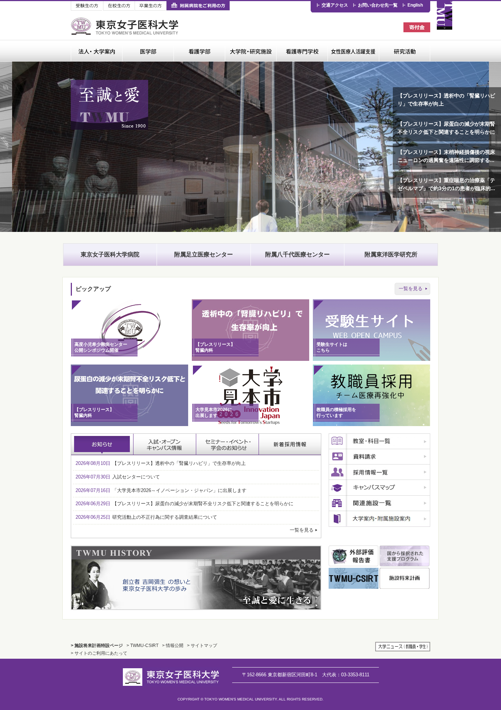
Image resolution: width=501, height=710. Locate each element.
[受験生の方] (87, 6)
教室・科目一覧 (379, 441)
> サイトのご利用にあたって (99, 653)
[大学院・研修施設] (250, 50)
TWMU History (196, 578)
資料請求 (379, 457)
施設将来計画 (404, 578)
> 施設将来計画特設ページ (97, 645)
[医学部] (147, 50)
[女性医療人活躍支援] (353, 50)
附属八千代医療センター (297, 254)
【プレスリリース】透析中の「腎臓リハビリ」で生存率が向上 (446, 100)
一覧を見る (411, 288)
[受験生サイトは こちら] (371, 359)
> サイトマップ (202, 645)
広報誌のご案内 (379, 518)
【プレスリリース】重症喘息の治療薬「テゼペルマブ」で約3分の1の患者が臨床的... (446, 184)
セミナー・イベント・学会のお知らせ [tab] (227, 444)
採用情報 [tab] (290, 444)
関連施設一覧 (379, 503)
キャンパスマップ (379, 488)
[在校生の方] (119, 6)
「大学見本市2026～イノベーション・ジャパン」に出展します (161, 490)
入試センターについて (118, 477)
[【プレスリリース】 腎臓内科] (250, 359)
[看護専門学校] (302, 50)
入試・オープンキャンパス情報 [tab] (165, 444)
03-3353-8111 (345, 674)
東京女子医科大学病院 (110, 254)
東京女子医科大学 (125, 26)
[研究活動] (404, 50)
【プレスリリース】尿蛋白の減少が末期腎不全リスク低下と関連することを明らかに (446, 128)
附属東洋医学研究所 (391, 254)
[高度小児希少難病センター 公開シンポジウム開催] (129, 359)
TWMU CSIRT (354, 578)
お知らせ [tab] (102, 444)
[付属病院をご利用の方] (198, 6)
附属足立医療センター (203, 254)
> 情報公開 (172, 645)
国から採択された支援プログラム (404, 556)
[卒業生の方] (150, 6)
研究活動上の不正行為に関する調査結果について (146, 517)
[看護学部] (199, 50)
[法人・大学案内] (96, 50)
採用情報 (379, 472)
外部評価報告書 (354, 556)
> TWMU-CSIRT (142, 645)
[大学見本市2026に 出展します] (250, 424)
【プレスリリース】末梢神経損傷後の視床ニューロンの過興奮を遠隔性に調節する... (446, 156)
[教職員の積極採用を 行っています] (371, 424)
